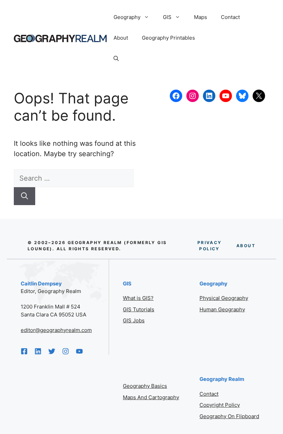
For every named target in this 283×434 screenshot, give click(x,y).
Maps (200, 17)
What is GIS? (138, 298)
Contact (230, 17)
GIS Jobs (134, 320)
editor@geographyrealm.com (56, 330)
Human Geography (222, 309)
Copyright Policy (219, 405)
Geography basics (145, 386)
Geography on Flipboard (229, 416)
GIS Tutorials (138, 309)
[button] (116, 58)
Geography (127, 17)
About (121, 37)
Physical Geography (223, 298)
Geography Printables (168, 37)
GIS (167, 17)
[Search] (24, 196)
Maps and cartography (151, 397)
